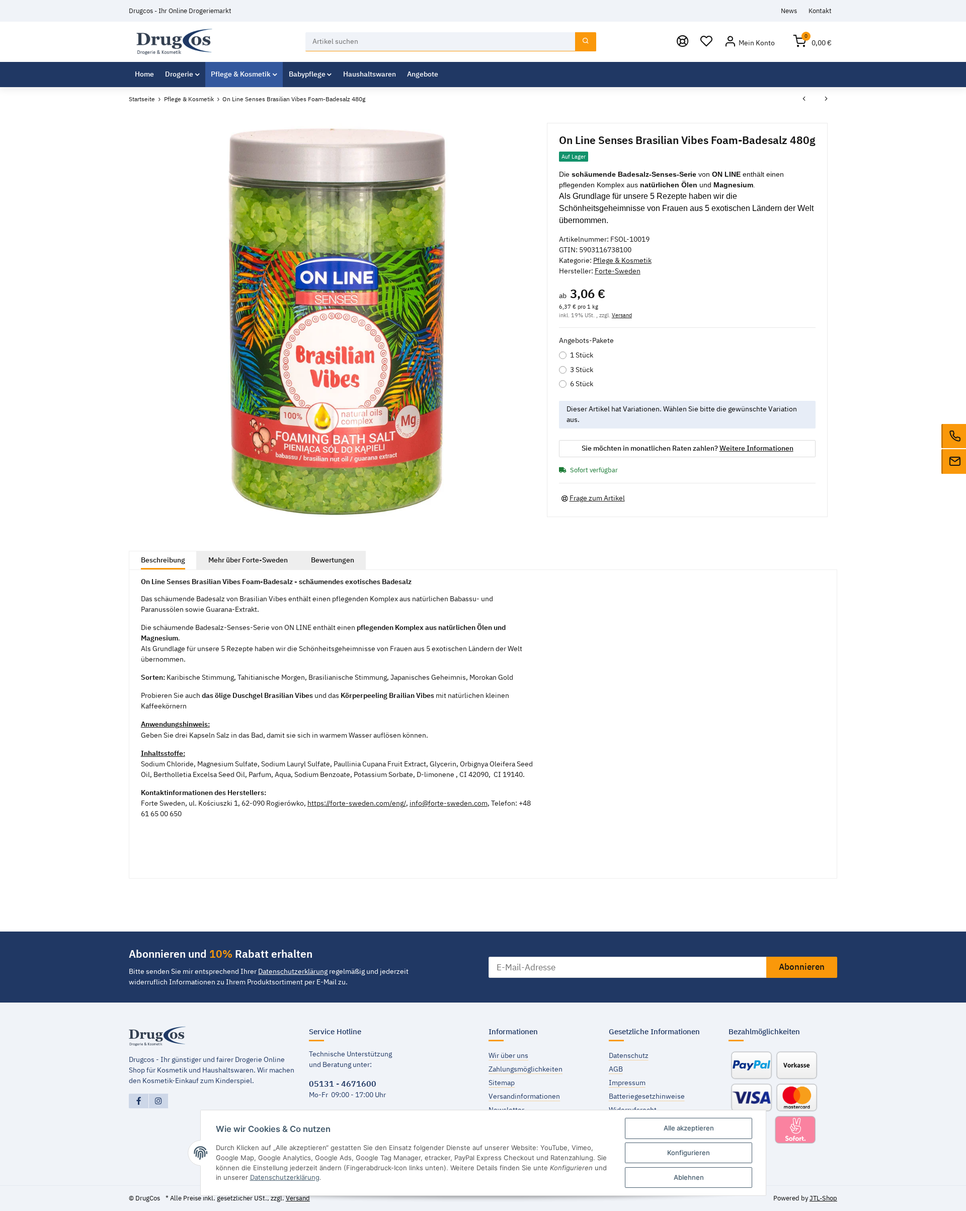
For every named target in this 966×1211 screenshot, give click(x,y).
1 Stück (581, 355)
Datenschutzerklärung (293, 971)
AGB (616, 1069)
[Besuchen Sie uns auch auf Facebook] (139, 1101)
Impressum (627, 1082)
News (789, 10)
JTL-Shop (823, 1198)
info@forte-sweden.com (449, 803)
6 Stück (581, 383)
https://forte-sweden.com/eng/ (356, 803)
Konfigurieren (688, 1153)
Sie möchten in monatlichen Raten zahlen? (687, 448)
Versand (622, 315)
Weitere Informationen (756, 448)
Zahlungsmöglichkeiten (525, 1069)
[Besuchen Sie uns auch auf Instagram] (158, 1101)
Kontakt (820, 10)
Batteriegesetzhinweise (647, 1096)
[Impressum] (683, 42)
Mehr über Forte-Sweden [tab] (248, 559)
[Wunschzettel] (706, 42)
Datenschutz (629, 1055)
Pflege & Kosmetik (622, 260)
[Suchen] (585, 42)
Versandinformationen (524, 1096)
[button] (749, 42)
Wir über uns (508, 1055)
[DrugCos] (174, 41)
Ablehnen (689, 1177)
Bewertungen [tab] (332, 559)
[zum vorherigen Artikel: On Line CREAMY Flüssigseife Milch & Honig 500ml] (804, 99)
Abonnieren (802, 966)
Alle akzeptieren (689, 1128)
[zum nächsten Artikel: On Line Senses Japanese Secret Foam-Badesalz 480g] (826, 99)
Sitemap (502, 1082)
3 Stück (581, 369)
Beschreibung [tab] (163, 559)
